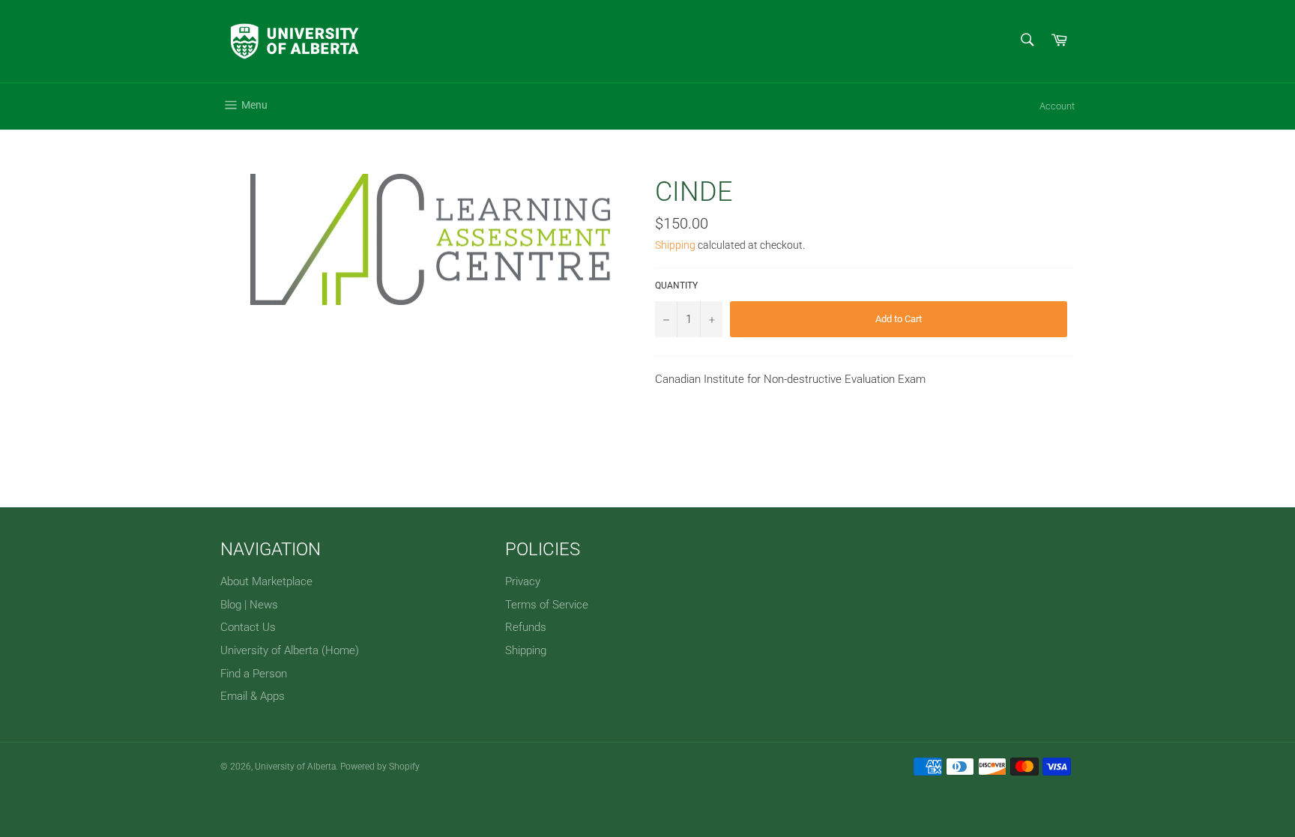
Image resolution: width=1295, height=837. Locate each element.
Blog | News (249, 604)
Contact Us (248, 627)
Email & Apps (252, 696)
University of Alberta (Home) (289, 650)
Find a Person (253, 673)
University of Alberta (295, 766)
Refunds (525, 627)
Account (1057, 106)
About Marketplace (266, 581)
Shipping (675, 245)
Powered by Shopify (380, 766)
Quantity (676, 285)
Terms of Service (546, 604)
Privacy (522, 581)
